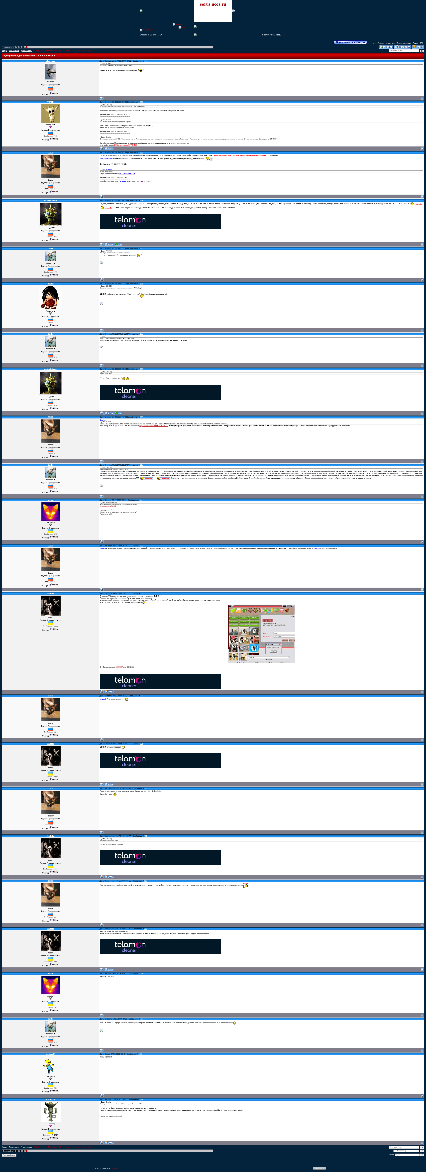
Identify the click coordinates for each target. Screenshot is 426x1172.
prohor (51, 283)
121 (141, 1019)
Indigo (50, 500)
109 (141, 417)
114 (141, 696)
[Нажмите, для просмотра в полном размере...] (261, 663)
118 (145, 881)
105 (141, 248)
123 (141, 1099)
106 (141, 283)
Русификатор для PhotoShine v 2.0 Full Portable (52, 51)
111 (141, 500)
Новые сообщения (376, 43)
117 (145, 836)
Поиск (415, 43)
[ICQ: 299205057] (118, 244)
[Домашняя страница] (109, 244)
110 (141, 465)
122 (140, 1054)
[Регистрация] (146, 30)
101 (145, 61)
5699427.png (121, 667)
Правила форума (404, 43)
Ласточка (50, 61)
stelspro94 (50, 1054)
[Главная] (177, 24)
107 (141, 334)
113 (141, 593)
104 (141, 200)
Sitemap (115, 1168)
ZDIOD (50, 152)
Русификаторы (26, 51)
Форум (4, 51)
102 (141, 102)
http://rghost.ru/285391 (108, 506)
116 (145, 788)
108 (141, 369)
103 (141, 152)
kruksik (50, 593)
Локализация (14, 51)
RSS (284, 35)
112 (141, 545)
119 (145, 929)
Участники (390, 43)
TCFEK (50, 102)
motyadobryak (50, 200)
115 (141, 744)
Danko (50, 248)
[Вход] (182, 27)
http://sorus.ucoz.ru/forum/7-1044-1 (153, 426)
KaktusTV (50, 1099)
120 (141, 973)
